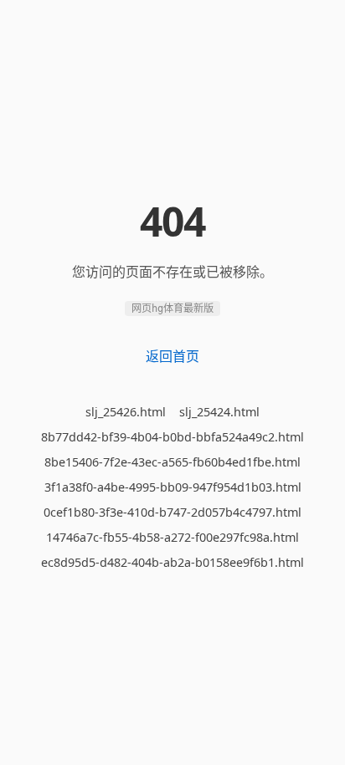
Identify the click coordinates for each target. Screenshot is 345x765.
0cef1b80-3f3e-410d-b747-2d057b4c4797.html (172, 512)
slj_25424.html (219, 412)
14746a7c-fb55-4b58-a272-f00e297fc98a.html (172, 537)
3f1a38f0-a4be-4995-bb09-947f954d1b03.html (172, 487)
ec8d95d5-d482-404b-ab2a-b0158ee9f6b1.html (172, 562)
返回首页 (172, 356)
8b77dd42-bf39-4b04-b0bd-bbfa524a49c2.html (172, 437)
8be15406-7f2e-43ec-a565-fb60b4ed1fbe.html (172, 462)
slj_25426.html (125, 412)
